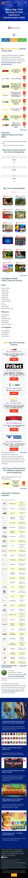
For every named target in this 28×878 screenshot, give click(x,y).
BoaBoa (14, 170)
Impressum (4, 854)
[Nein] (26, 873)
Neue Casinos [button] (22, 40)
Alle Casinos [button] (5, 40)
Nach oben (24, 130)
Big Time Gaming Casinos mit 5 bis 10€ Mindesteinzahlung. (11, 64)
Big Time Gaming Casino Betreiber (17, 675)
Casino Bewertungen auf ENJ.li (12, 691)
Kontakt (3, 855)
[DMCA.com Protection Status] (14, 857)
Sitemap (21, 854)
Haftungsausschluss (13, 854)
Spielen (24, 69)
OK (14, 875)
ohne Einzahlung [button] (14, 40)
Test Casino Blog (11, 855)
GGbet (14, 179)
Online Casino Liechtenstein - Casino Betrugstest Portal (12, 851)
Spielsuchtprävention (22, 862)
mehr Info (24, 73)
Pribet (14, 160)
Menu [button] (24, 2)
